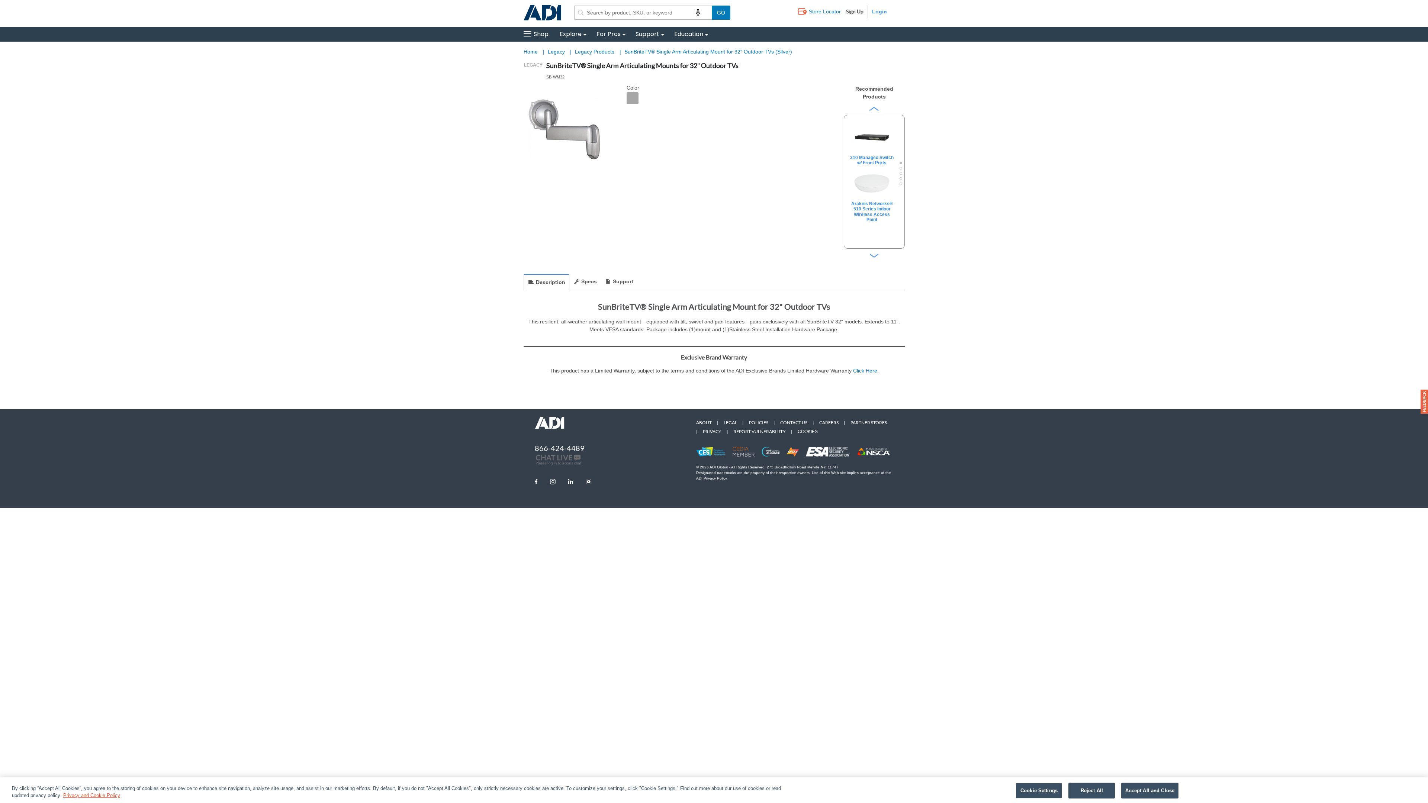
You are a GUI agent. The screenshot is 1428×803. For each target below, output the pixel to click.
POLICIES (758, 422)
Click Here (865, 371)
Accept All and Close (1149, 790)
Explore (571, 34)
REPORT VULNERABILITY (759, 431)
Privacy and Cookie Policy (91, 795)
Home (531, 52)
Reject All (1092, 790)
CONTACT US (793, 422)
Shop (541, 34)
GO (721, 13)
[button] (1424, 402)
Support (647, 34)
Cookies (808, 431)
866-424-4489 (560, 448)
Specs (589, 281)
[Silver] (633, 98)
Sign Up (854, 11)
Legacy (557, 52)
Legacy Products (595, 52)
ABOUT (704, 422)
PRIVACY (712, 431)
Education (688, 34)
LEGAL (730, 422)
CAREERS (829, 422)
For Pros (608, 34)
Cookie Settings (1039, 790)
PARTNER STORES (868, 422)
